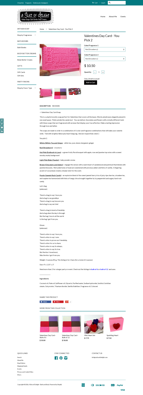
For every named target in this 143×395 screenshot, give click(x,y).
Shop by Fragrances (24, 35)
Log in (103, 3)
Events (123, 16)
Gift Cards (21, 72)
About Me (113, 16)
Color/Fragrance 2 (91, 55)
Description (45, 106)
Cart (96, 3)
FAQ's (19, 375)
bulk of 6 (94, 269)
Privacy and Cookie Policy (25, 372)
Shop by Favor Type (24, 88)
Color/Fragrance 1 (91, 45)
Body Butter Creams (24, 60)
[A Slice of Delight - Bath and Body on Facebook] (56, 359)
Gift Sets (20, 76)
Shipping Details (22, 366)
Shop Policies (21, 363)
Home (102, 16)
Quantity (87, 72)
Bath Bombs (21, 47)
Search (19, 357)
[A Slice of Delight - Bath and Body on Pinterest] (61, 359)
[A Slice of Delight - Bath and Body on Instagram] (66, 359)
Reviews (56, 106)
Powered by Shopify (56, 384)
